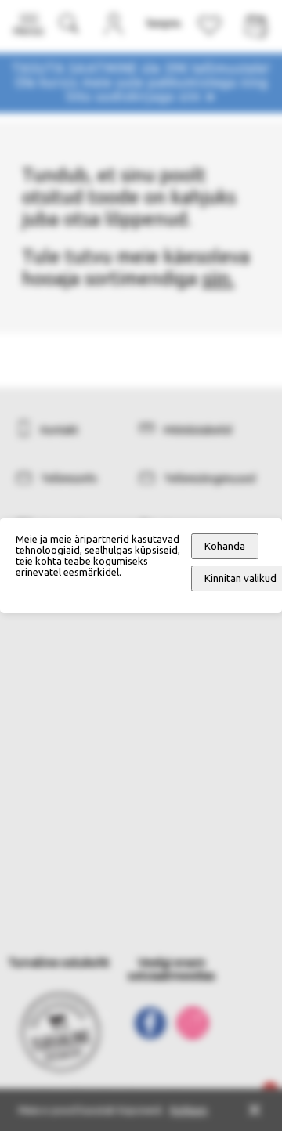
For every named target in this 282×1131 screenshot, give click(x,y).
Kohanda (224, 546)
